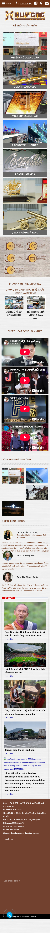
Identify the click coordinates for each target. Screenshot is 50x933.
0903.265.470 (26, 4)
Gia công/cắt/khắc (26, 116)
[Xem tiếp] (9, 639)
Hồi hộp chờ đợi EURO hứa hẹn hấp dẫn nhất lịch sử (25, 671)
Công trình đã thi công (16, 459)
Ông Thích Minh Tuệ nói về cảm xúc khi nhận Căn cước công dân (25, 712)
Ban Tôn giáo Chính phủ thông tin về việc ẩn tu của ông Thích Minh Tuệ (25, 634)
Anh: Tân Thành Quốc (27, 577)
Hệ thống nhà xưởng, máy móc (36, 315)
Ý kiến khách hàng (13, 521)
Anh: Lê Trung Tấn (26, 556)
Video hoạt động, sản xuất (25, 331)
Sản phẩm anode (26, 87)
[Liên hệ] (9, 914)
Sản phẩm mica (26, 174)
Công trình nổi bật (26, 145)
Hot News (8, 598)
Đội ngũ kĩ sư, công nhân (14, 314)
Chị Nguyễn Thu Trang (27, 532)
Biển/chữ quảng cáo (26, 58)
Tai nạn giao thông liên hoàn (20, 750)
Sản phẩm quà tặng (26, 233)
